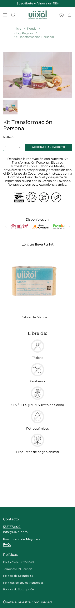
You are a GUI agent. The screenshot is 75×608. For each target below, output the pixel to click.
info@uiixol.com (15, 532)
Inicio (17, 28)
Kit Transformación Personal (33, 37)
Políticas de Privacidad (18, 562)
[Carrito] (70, 15)
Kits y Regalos (23, 33)
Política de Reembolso (18, 575)
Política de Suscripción (18, 589)
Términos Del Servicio (17, 569)
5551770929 (12, 527)
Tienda (32, 28)
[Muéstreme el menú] (5, 15)
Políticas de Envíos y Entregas (23, 582)
